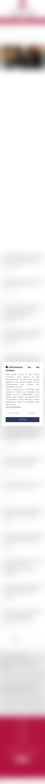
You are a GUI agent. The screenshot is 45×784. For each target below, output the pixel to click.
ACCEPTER (22, 419)
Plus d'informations (13, 407)
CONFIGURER (13, 413)
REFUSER (31, 413)
